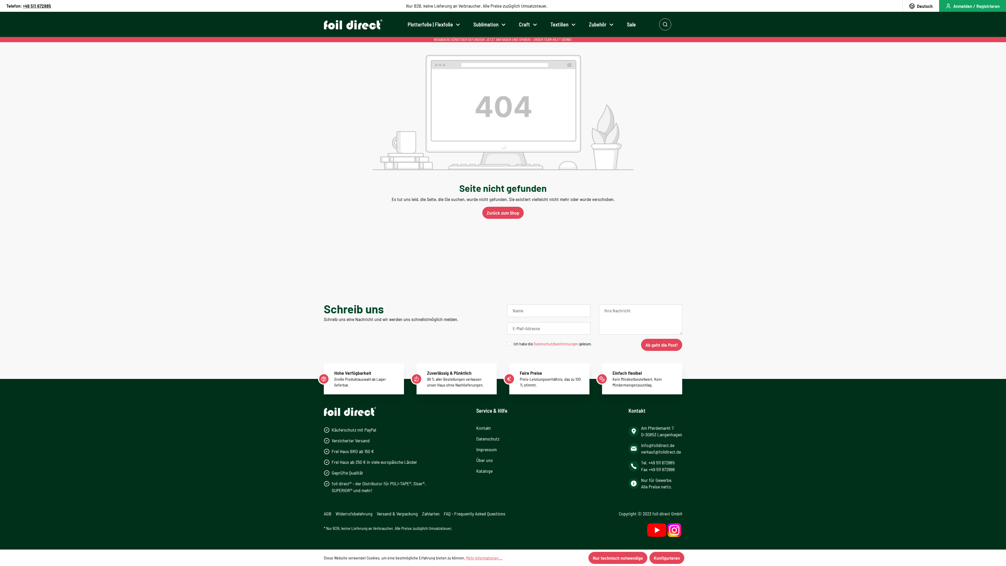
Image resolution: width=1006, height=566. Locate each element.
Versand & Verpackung (397, 513)
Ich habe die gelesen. (552, 343)
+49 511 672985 (37, 6)
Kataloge (484, 471)
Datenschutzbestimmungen (556, 343)
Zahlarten (431, 513)
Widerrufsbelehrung (354, 513)
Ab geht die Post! (662, 345)
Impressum (486, 449)
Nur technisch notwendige (618, 558)
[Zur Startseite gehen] (353, 24)
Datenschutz (487, 439)
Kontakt (483, 428)
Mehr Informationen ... (484, 557)
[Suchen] (665, 24)
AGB (327, 513)
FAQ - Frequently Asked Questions (474, 513)
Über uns (484, 460)
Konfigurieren (667, 558)
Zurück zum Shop (503, 213)
